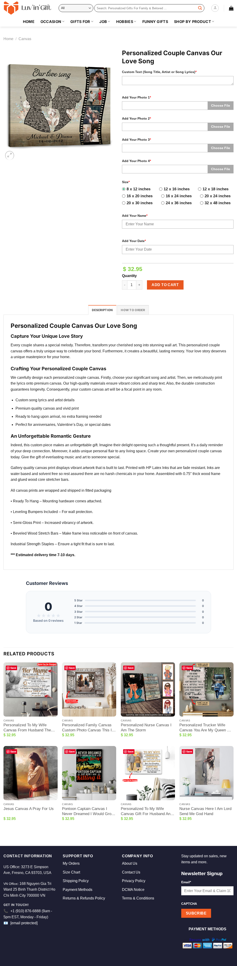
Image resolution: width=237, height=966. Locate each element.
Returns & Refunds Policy (84, 898)
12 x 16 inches (177, 189)
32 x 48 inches (218, 203)
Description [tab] (102, 310)
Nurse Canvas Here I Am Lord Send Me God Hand (205, 811)
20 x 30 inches (140, 203)
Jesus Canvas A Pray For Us (28, 809)
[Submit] (200, 8)
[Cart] (231, 8)
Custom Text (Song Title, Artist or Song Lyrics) (159, 72)
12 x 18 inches (215, 189)
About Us (129, 863)
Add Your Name (134, 215)
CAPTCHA (189, 903)
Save (13, 668)
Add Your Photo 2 (136, 118)
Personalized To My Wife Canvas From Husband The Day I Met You (27, 728)
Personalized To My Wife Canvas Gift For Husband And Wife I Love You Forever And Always (146, 811)
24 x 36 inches (179, 203)
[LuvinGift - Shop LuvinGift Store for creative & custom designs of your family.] (27, 8)
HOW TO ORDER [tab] (133, 310)
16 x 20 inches (140, 196)
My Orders (71, 863)
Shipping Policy (76, 881)
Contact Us (131, 872)
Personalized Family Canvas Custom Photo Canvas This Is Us (88, 728)
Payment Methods (77, 890)
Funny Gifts (155, 21)
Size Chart (71, 872)
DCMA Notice (133, 890)
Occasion (51, 21)
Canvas (25, 39)
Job (103, 21)
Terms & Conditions (138, 898)
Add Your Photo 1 (136, 97)
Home (28, 21)
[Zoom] (9, 155)
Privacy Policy (133, 881)
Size (126, 182)
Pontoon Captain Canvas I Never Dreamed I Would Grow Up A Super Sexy (88, 811)
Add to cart (165, 285)
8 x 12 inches (138, 189)
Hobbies (124, 21)
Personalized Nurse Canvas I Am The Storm (146, 727)
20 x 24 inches (218, 196)
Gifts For (80, 21)
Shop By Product (192, 21)
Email (186, 882)
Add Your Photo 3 (136, 139)
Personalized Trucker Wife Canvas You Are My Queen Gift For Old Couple (206, 728)
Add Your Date (134, 241)
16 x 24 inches (179, 196)
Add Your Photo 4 (136, 161)
